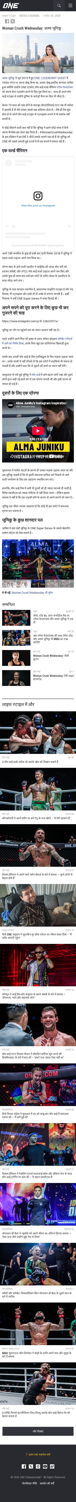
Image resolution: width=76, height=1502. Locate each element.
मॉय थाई (36, 374)
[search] (59, 5)
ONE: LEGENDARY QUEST (50, 78)
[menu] (70, 5)
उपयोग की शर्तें (47, 1483)
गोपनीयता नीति (29, 1483)
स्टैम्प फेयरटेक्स (65, 87)
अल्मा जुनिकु (8, 78)
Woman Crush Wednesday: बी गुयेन (32, 592)
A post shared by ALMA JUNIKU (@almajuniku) (38, 245)
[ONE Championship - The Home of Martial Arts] (10, 5)
